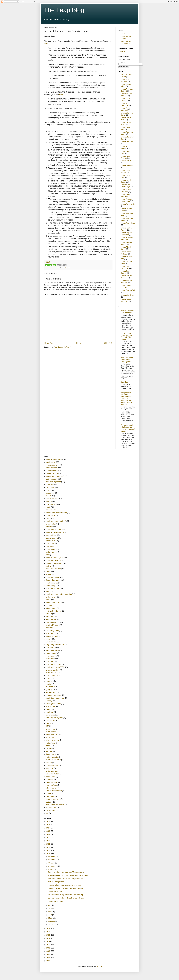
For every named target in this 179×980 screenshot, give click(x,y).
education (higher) (52, 588)
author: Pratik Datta (128, 223)
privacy (48, 639)
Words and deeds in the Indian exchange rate (127, 360)
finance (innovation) (53, 580)
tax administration (52, 774)
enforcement (50, 729)
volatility (49, 701)
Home (78, 343)
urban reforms (51, 642)
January (51, 924)
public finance (51, 673)
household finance (53, 675)
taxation (49, 763)
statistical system (52, 499)
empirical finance (52, 625)
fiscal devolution (52, 807)
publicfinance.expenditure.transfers (59, 594)
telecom (49, 614)
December (52, 856)
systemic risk (50, 692)
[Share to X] (62, 265)
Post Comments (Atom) (62, 347)
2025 (48, 825)
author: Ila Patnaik (127, 161)
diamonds (49, 779)
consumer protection (53, 569)
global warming (51, 782)
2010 (48, 945)
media (48, 684)
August (51, 869)
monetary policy (52, 465)
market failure (51, 647)
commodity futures (52, 622)
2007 (48, 954)
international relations (54, 602)
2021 (48, 837)
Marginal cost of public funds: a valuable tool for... (66, 888)
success (49, 748)
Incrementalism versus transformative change (64, 885)
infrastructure (51, 541)
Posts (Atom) (123, 51)
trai (47, 813)
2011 (48, 941)
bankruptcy (50, 543)
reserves (49, 681)
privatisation (50, 659)
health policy (50, 586)
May (50, 912)
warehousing (51, 777)
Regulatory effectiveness (55, 645)
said (45, 44)
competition (50, 546)
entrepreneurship (52, 670)
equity (48, 507)
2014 (48, 932)
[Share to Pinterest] (66, 265)
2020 (48, 841)
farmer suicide (51, 754)
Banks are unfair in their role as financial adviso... (66, 898)
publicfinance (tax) (52, 577)
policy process (51, 479)
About (123, 34)
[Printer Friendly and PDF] (50, 265)
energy (48, 574)
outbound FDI (51, 732)
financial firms (51, 510)
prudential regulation (53, 695)
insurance (49, 768)
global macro (51, 552)
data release (50, 720)
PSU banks (50, 633)
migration (49, 709)
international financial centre (56, 513)
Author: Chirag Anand (56, 882)
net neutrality (50, 810)
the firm (48, 496)
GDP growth (50, 487)
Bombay (49, 605)
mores (48, 723)
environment (50, 706)
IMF (47, 726)
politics (48, 566)
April (50, 915)
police (48, 678)
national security (52, 757)
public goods (50, 549)
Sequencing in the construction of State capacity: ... (66, 872)
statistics (49, 802)
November (52, 860)
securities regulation (53, 482)
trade (48, 555)
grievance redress (52, 740)
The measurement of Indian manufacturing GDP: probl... (68, 875)
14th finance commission (55, 805)
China (48, 518)
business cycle (51, 504)
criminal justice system (54, 718)
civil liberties (50, 687)
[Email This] (58, 265)
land (47, 591)
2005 (48, 961)
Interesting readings (55, 891)
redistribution (51, 656)
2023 (48, 831)
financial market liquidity (55, 532)
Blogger (99, 966)
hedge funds (50, 743)
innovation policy (52, 734)
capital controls (51, 468)
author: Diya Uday (127, 142)
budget (48, 793)
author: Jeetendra (127, 166)
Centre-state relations (54, 791)
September (52, 866)
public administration (53, 529)
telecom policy (51, 788)
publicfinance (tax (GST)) (55, 667)
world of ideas (66, 268)
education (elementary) (54, 664)
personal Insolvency (53, 799)
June (50, 908)
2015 (48, 928)
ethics (48, 572)
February (51, 921)
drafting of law (51, 597)
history (48, 600)
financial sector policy (54, 459)
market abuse (51, 796)
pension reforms (52, 538)
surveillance (50, 715)
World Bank (50, 737)
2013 (48, 935)
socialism (49, 527)
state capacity (51, 619)
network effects (51, 785)
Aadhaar (49, 751)
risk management (52, 631)
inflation (49, 501)
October (51, 863)
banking (49, 490)
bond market (50, 515)
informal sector (51, 636)
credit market (50, 524)
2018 (48, 847)
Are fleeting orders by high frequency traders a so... (66, 879)
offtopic (48, 746)
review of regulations (53, 611)
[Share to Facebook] (64, 265)
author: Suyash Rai (128, 290)
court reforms (51, 653)
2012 (48, 938)
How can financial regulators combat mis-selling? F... (67, 895)
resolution (49, 712)
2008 (48, 951)
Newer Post (48, 343)
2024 (48, 828)
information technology (54, 476)
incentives (49, 616)
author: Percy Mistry (128, 204)
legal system (50, 462)
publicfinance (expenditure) (56, 521)
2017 (48, 850)
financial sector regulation (55, 557)
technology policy (52, 650)
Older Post (108, 343)
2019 (48, 844)
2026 (48, 821)
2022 (48, 834)
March (50, 918)
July (50, 905)
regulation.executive (53, 760)
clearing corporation (53, 704)
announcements (52, 470)
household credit (52, 765)
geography (50, 689)
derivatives (50, 484)
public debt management (55, 698)
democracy (50, 493)
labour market (51, 608)
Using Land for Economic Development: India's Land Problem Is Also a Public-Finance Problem (127, 399)
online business (52, 771)
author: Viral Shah (127, 295)
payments (49, 628)
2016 (48, 854)
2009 (48, 948)
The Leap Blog (64, 10)
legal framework (52, 583)
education (49, 661)
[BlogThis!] (60, 265)
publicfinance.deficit (53, 560)
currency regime (52, 473)
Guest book (125, 382)
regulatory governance (54, 563)
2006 (48, 957)
